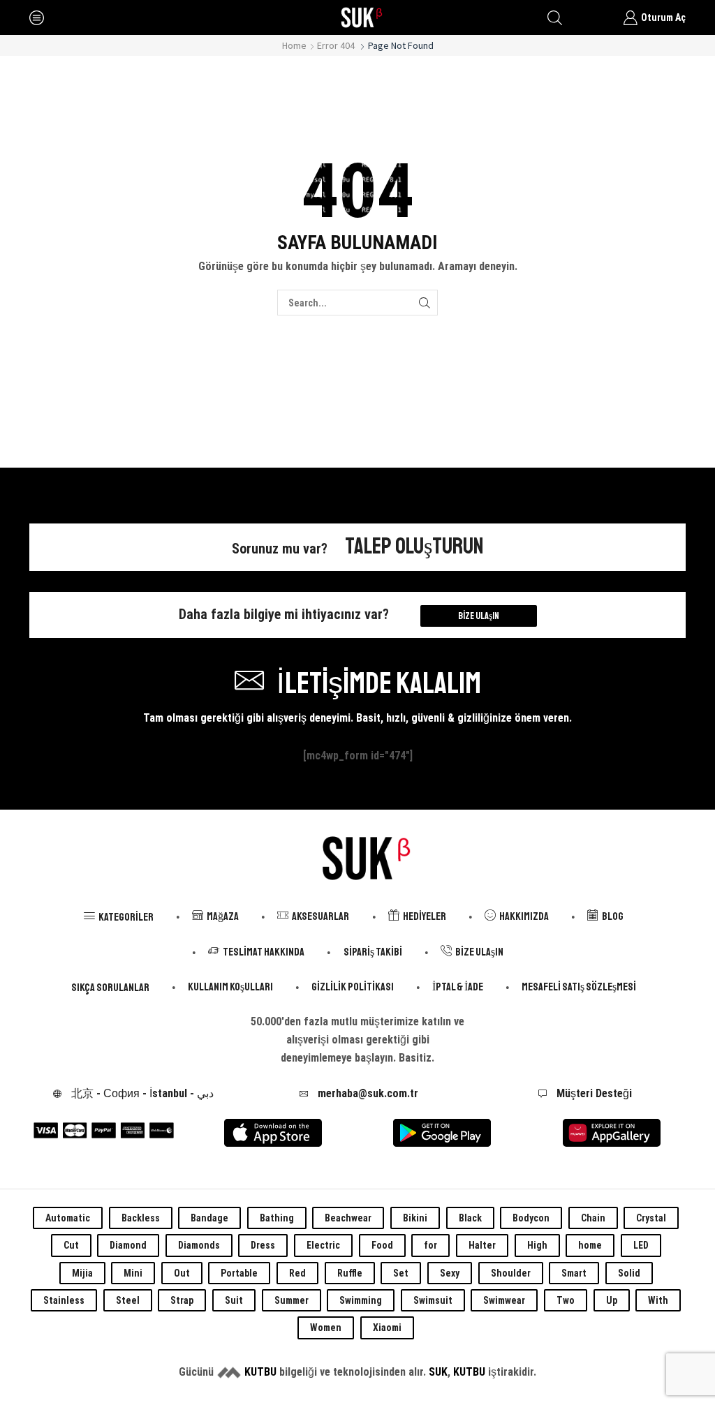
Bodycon (531, 1218)
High (537, 1245)
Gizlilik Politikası (352, 987)
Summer (291, 1300)
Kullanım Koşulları (230, 987)
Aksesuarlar (320, 916)
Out (182, 1273)
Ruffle (349, 1273)
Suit (234, 1300)
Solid (629, 1273)
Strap (181, 1300)
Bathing (277, 1218)
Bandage (209, 1218)
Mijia (82, 1273)
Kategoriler (126, 917)
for (430, 1245)
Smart (574, 1273)
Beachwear (348, 1218)
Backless (140, 1218)
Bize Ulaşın (478, 616)
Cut (71, 1245)
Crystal (651, 1218)
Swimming (360, 1300)
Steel (128, 1300)
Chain (593, 1218)
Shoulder (511, 1273)
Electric (323, 1245)
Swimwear (504, 1300)
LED (641, 1245)
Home (294, 45)
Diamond (128, 1245)
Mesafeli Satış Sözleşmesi (579, 987)
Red (297, 1273)
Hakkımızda (524, 916)
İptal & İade (457, 987)
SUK (438, 1371)
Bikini (415, 1218)
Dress (263, 1245)
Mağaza (223, 916)
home (590, 1245)
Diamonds (199, 1245)
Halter (482, 1245)
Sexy (449, 1273)
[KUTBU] (229, 1371)
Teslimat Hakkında (263, 952)
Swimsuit (432, 1300)
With (658, 1300)
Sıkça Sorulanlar (110, 988)
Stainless (63, 1300)
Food (382, 1245)
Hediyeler (424, 916)
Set (400, 1273)
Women (325, 1327)
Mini (133, 1273)
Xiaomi (387, 1327)
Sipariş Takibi (373, 952)
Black (470, 1218)
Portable (239, 1273)
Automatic (67, 1218)
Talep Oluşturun (414, 546)
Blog (613, 916)
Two (565, 1300)
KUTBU (260, 1371)
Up (611, 1300)
